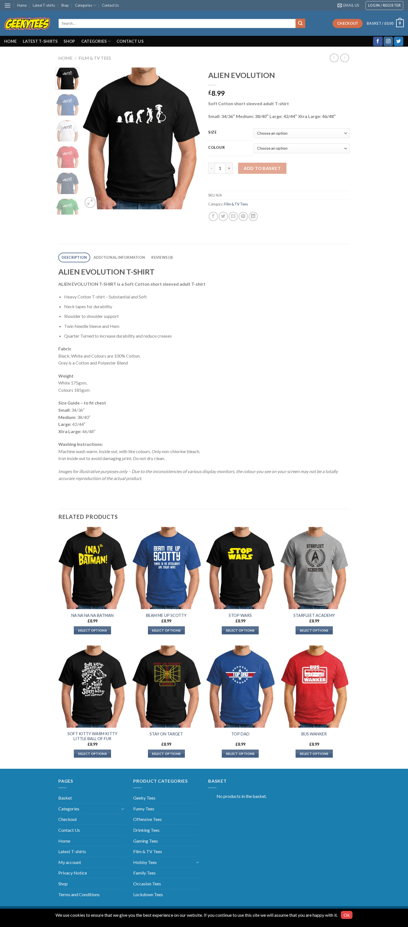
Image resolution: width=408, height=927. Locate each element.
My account (69, 862)
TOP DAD (240, 734)
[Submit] (300, 23)
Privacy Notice (72, 872)
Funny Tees (143, 808)
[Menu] (7, 5)
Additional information (119, 257)
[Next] (191, 138)
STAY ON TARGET (166, 734)
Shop (65, 5)
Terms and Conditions (79, 894)
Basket (65, 797)
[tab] (74, 257)
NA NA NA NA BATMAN (92, 615)
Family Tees (144, 872)
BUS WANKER (314, 734)
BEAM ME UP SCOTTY (166, 615)
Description (74, 257)
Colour (216, 148)
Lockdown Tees (148, 894)
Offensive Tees (147, 819)
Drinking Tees (146, 830)
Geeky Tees (144, 797)
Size (212, 132)
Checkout (67, 819)
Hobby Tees (145, 862)
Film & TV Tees (95, 58)
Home (22, 5)
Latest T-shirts (44, 5)
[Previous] (92, 138)
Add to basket (262, 168)
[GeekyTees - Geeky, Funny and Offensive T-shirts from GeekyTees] (27, 23)
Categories (83, 5)
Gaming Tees (145, 840)
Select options (92, 630)
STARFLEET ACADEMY (314, 615)
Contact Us (110, 5)
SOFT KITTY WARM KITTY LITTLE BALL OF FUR (92, 736)
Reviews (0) (162, 257)
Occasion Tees (147, 883)
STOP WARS (240, 615)
